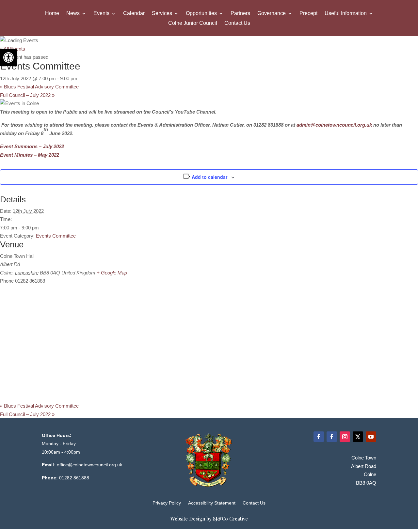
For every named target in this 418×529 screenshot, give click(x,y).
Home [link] (52, 13)
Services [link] (162, 13)
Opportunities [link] (201, 13)
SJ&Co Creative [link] (230, 518)
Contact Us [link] (237, 23)
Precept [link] (308, 13)
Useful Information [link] (346, 13)
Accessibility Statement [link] (211, 503)
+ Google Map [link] (112, 272)
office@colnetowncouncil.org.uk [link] (89, 464)
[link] (8, 57)
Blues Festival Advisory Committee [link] (39, 86)
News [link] (73, 13)
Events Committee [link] (56, 236)
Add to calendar (209, 177)
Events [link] (101, 13)
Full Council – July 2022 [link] (27, 95)
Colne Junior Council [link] (192, 23)
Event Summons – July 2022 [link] (32, 146)
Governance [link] (271, 13)
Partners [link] (240, 13)
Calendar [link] (134, 13)
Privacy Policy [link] (167, 503)
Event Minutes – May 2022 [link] (29, 155)
